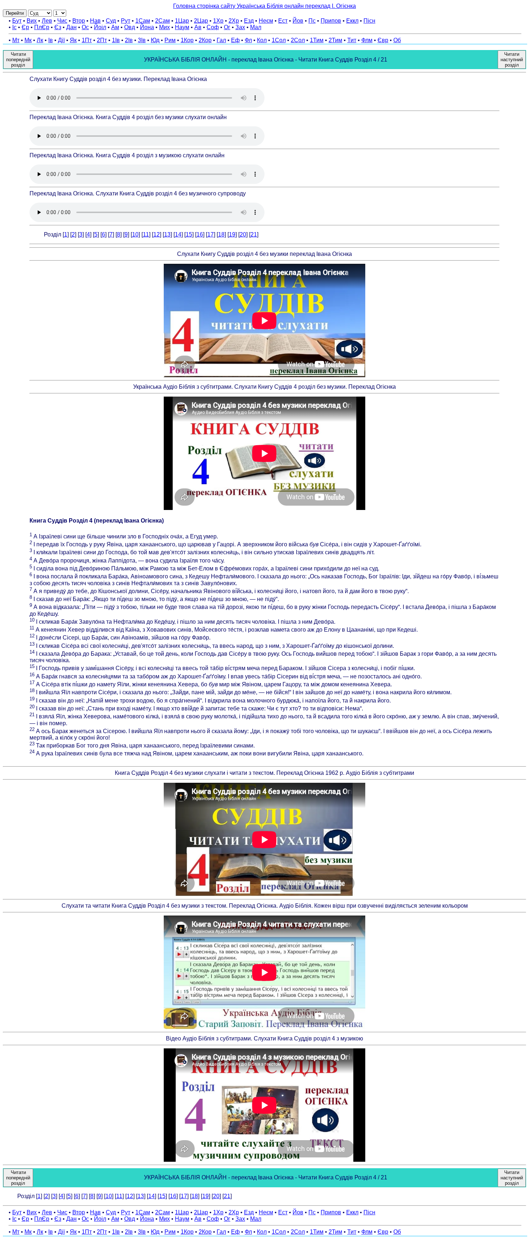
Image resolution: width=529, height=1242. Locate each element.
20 (243, 234)
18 (221, 234)
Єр (25, 27)
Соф (213, 27)
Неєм (266, 21)
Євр (382, 40)
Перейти (15, 13)
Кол (262, 40)
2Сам (162, 21)
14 (178, 234)
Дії (61, 40)
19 (232, 234)
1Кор (187, 40)
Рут (125, 21)
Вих (32, 21)
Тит (351, 40)
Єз (57, 27)
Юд (155, 40)
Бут (17, 21)
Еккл (352, 21)
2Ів (129, 40)
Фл (248, 40)
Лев (47, 21)
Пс (312, 21)
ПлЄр (41, 27)
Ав (198, 27)
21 (253, 234)
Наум (182, 27)
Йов (298, 21)
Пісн (369, 21)
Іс (14, 27)
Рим (170, 40)
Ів (50, 40)
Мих (164, 27)
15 (189, 234)
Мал (255, 27)
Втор (78, 21)
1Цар (182, 21)
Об (397, 40)
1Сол (279, 40)
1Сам (142, 21)
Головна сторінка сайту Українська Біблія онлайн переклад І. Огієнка (264, 6)
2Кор (205, 40)
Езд (249, 21)
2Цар (201, 21)
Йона (147, 27)
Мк (28, 40)
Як (73, 40)
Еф (235, 40)
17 (210, 234)
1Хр (218, 21)
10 (135, 234)
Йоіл (100, 27)
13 (167, 234)
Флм (366, 40)
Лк (40, 40)
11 (146, 234)
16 (199, 234)
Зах (240, 27)
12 (156, 234)
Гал (221, 40)
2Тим (335, 40)
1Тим (317, 40)
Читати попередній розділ (18, 59)
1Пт (87, 40)
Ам (115, 27)
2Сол (298, 40)
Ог (227, 27)
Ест (283, 21)
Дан (71, 27)
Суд (111, 21)
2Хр (234, 21)
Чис (62, 21)
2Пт (102, 40)
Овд (129, 27)
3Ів (142, 40)
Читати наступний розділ (512, 59)
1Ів (116, 40)
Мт (15, 40)
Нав (95, 21)
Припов (331, 21)
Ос (85, 27)
